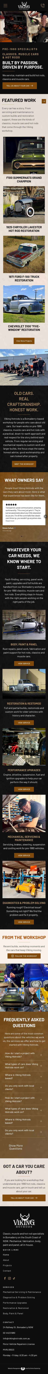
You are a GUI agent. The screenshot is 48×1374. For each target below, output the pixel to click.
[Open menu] (5, 5)
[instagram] (9, 1278)
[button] (2, 516)
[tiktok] (14, 1278)
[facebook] (5, 1278)
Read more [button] (10, 521)
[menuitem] (24, 1254)
